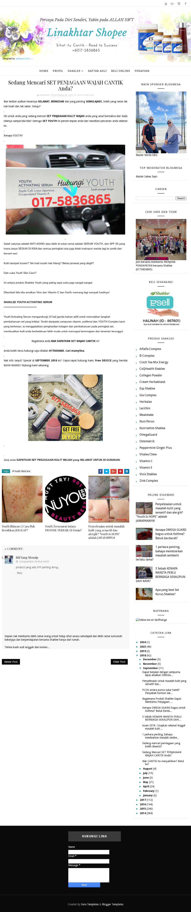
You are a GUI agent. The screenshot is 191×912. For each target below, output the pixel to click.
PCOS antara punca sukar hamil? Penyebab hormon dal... (161, 691)
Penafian (142, 71)
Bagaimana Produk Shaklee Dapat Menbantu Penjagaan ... (161, 700)
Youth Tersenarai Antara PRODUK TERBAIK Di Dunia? (63, 528)
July (145, 773)
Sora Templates (90, 904)
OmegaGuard (148, 434)
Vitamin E (146, 467)
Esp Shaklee (147, 388)
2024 (143, 642)
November (150, 663)
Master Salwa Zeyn (146, 176)
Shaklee (74, 71)
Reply (19, 573)
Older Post (119, 661)
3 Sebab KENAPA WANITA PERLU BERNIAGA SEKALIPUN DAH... (161, 718)
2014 (143, 813)
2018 (143, 655)
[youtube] (166, 4)
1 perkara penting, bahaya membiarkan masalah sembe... (160, 736)
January (148, 795)
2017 (143, 799)
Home (43, 71)
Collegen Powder (151, 375)
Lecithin (145, 408)
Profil (58, 71)
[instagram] (179, 4)
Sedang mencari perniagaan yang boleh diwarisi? (161, 745)
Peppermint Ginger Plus (156, 448)
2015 (143, 808)
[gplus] (172, 4)
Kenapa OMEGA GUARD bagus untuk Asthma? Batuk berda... (163, 709)
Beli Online (120, 71)
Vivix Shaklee (148, 474)
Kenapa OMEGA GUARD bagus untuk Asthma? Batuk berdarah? (170, 534)
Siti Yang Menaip (27, 557)
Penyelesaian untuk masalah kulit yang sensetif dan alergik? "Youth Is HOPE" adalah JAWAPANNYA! (106, 532)
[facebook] (185, 4)
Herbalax (146, 402)
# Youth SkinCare (21, 471)
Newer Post (11, 661)
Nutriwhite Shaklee (152, 428)
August (148, 768)
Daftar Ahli (97, 71)
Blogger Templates (112, 904)
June (146, 777)
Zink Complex (149, 480)
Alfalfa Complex (150, 349)
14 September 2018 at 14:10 (34, 561)
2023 (143, 646)
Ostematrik (147, 441)
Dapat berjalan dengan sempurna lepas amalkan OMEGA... (161, 674)
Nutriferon (147, 421)
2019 (143, 651)
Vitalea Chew (148, 454)
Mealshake (147, 415)
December (150, 659)
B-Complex (147, 355)
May (146, 782)
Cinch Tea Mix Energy (154, 362)
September (151, 668)
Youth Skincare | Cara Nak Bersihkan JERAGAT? (18, 528)
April (146, 786)
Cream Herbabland (152, 382)
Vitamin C (146, 461)
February (149, 790)
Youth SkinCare (85, 95)
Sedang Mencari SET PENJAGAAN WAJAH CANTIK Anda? (161, 754)
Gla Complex (148, 395)
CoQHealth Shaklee (152, 369)
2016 (143, 804)
